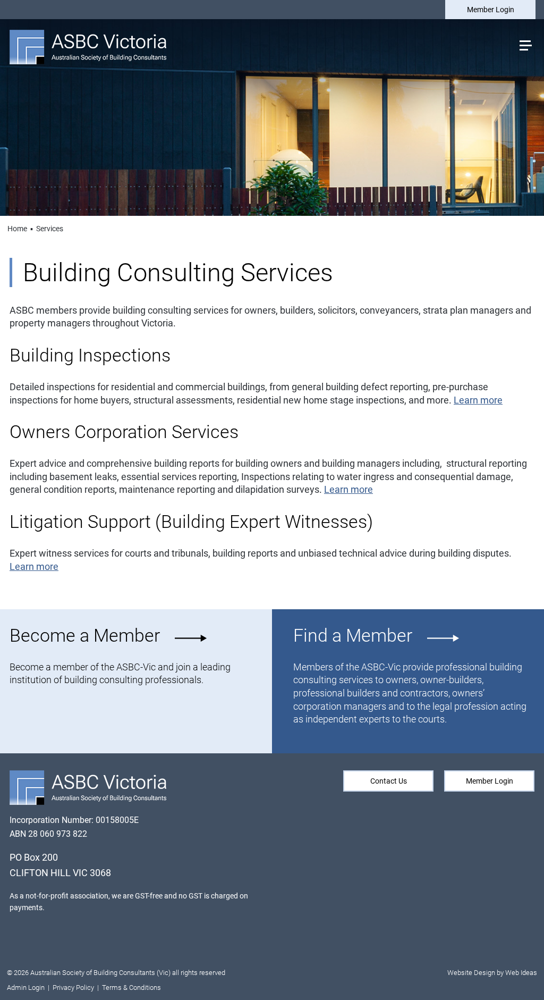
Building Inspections (92, 355)
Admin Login (26, 987)
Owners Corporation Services (126, 432)
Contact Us (388, 781)
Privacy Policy (73, 987)
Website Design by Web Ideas (492, 973)
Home (17, 228)
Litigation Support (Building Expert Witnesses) (191, 521)
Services (49, 228)
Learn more (478, 400)
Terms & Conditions (131, 987)
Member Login (490, 9)
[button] (525, 44)
